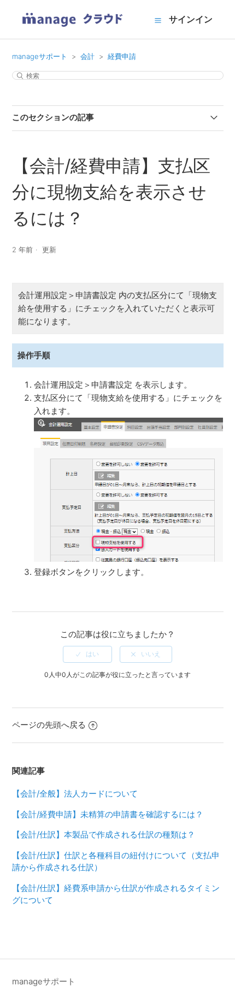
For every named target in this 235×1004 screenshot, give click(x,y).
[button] (158, 20)
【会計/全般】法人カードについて (75, 793)
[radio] (87, 654)
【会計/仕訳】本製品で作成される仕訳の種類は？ (103, 834)
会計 (87, 56)
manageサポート (39, 56)
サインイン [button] (191, 19)
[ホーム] (72, 30)
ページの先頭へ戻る (49, 725)
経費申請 (122, 56)
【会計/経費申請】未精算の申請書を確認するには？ (107, 814)
